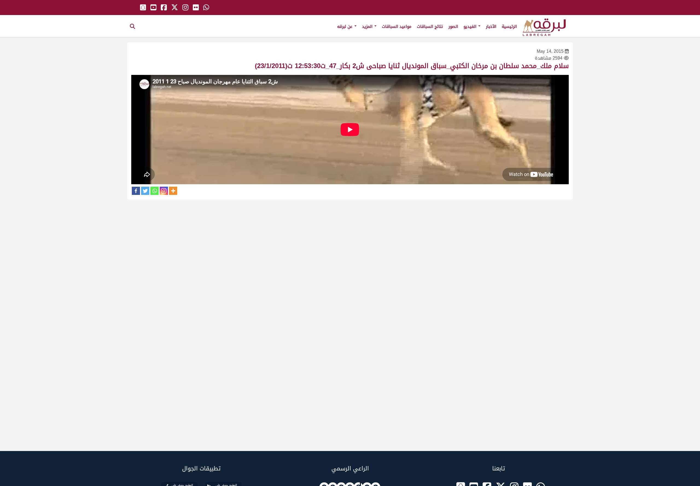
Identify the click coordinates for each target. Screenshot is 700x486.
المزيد (368, 26)
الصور (453, 26)
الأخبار (491, 26)
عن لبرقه (345, 26)
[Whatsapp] (154, 191)
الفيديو (470, 26)
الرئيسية (509, 26)
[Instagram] (164, 191)
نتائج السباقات (430, 26)
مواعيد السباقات (397, 26)
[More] (173, 191)
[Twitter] (145, 191)
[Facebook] (136, 191)
